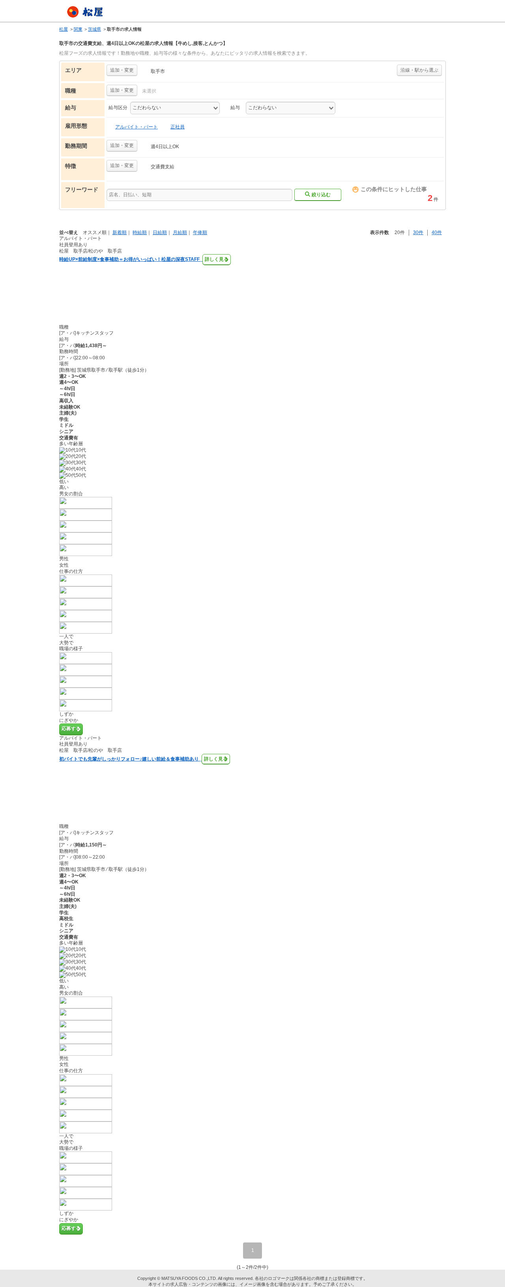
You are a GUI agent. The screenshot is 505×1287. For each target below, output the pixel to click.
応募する (71, 728)
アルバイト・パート (136, 127)
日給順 (160, 232)
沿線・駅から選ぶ (419, 70)
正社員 (177, 127)
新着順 (119, 232)
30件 (418, 232)
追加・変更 (122, 70)
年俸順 (200, 232)
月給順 (180, 232)
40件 (437, 232)
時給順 (140, 232)
